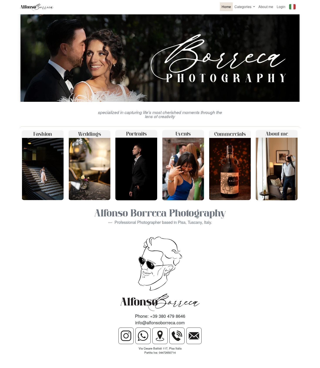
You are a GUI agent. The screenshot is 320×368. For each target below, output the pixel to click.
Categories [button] (243, 6)
